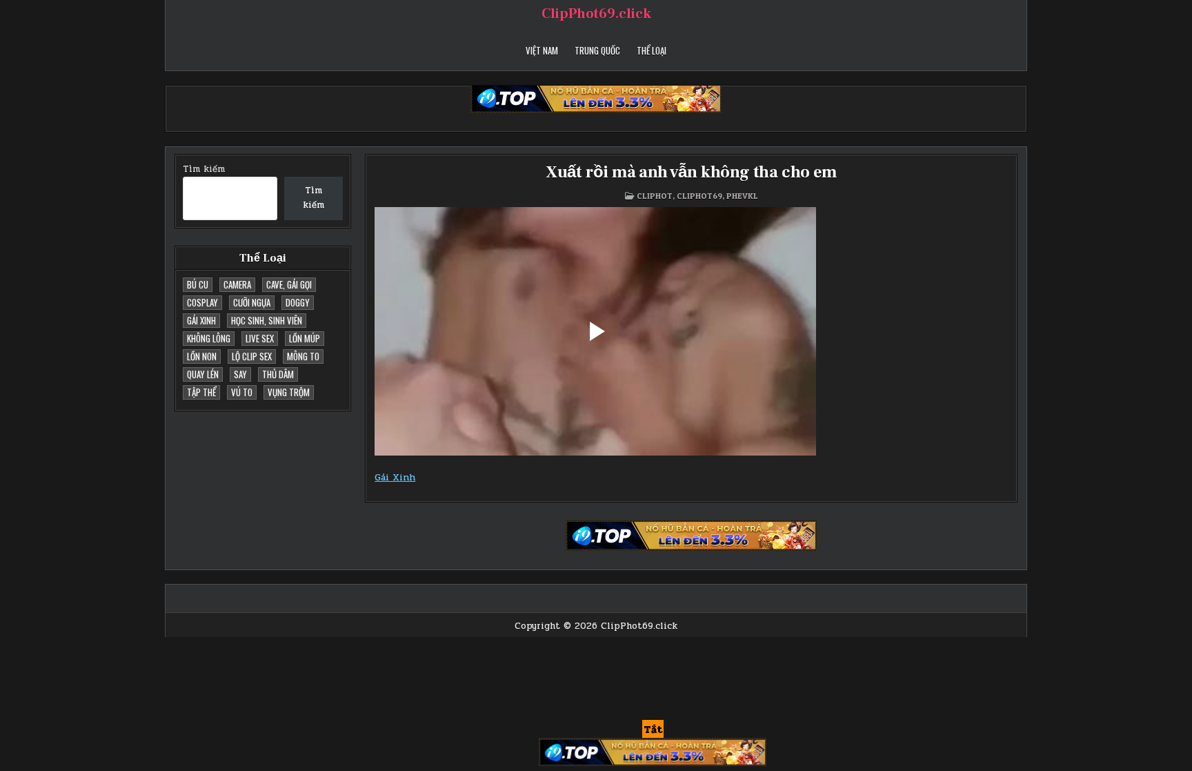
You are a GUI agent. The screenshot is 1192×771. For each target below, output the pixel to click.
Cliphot (655, 196)
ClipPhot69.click (596, 14)
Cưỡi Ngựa (251, 302)
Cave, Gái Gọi (289, 284)
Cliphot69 (699, 196)
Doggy (298, 302)
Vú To (241, 392)
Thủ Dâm (278, 374)
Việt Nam (542, 50)
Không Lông (208, 338)
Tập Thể (201, 392)
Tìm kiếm (204, 169)
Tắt (653, 729)
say (240, 374)
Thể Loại (651, 50)
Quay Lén (203, 374)
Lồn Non (202, 356)
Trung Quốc (597, 50)
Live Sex (260, 338)
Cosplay (202, 302)
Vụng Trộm (289, 392)
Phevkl (742, 196)
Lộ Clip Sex (252, 356)
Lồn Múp (304, 338)
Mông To (303, 356)
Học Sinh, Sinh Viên (266, 320)
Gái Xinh (201, 320)
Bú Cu (197, 284)
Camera (237, 284)
